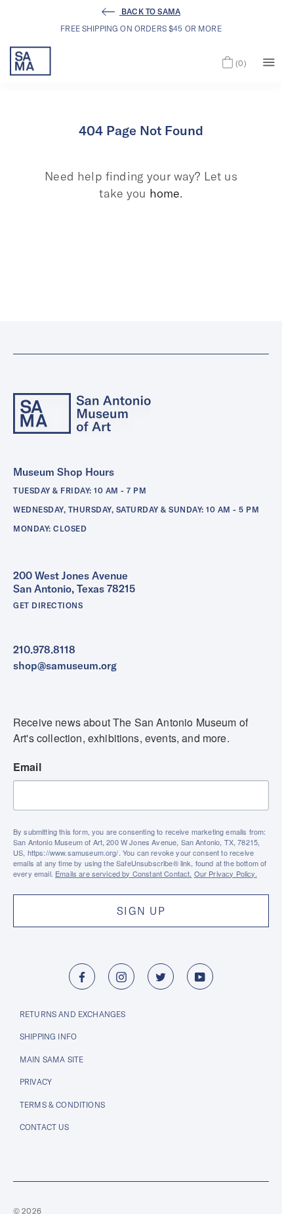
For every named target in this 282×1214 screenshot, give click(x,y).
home (165, 193)
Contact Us (45, 1127)
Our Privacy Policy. (225, 873)
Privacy (36, 1082)
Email (27, 767)
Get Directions (48, 605)
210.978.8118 (44, 649)
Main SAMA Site (51, 1059)
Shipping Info (48, 1036)
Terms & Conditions (62, 1105)
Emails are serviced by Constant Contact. (123, 873)
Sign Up (141, 910)
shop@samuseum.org (65, 665)
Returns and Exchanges (72, 1014)
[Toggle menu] (268, 61)
